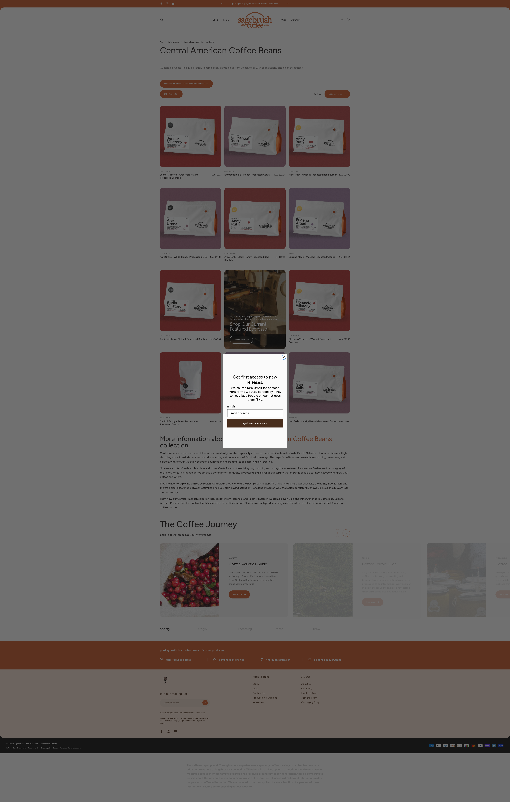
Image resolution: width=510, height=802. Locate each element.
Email (231, 406)
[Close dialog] (284, 357)
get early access (255, 423)
